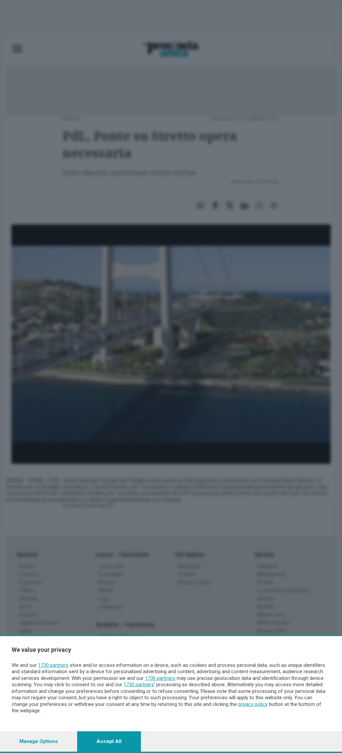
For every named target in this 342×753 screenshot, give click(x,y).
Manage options (38, 741)
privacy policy (253, 704)
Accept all (109, 741)
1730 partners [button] (53, 665)
